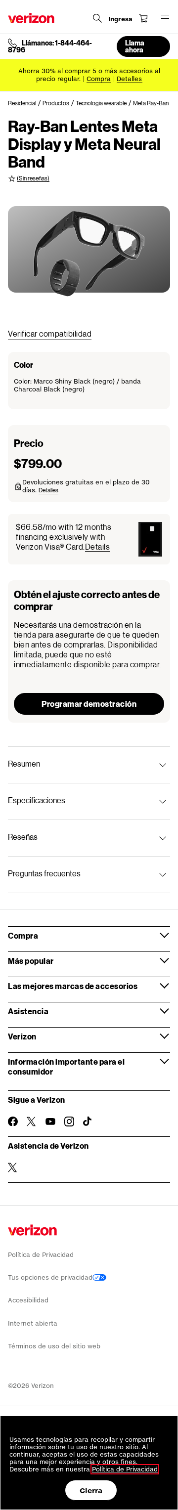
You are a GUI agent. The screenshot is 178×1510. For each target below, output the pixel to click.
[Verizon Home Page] (31, 18)
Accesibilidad (28, 1300)
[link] (25, 103)
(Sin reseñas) (33, 178)
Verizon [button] (22, 1036)
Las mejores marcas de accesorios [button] (72, 986)
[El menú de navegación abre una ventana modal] (165, 18)
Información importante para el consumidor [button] (66, 1066)
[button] (48, 490)
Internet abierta (32, 1323)
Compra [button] (23, 935)
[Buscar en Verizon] (97, 18)
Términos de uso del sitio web (54, 1346)
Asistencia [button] (28, 1011)
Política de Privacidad (41, 1254)
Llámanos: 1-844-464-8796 (50, 46)
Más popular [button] (31, 960)
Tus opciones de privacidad (50, 1277)
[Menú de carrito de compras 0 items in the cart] (143, 18)
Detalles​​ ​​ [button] (129, 79)
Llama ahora (134, 46)
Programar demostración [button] (89, 703)
